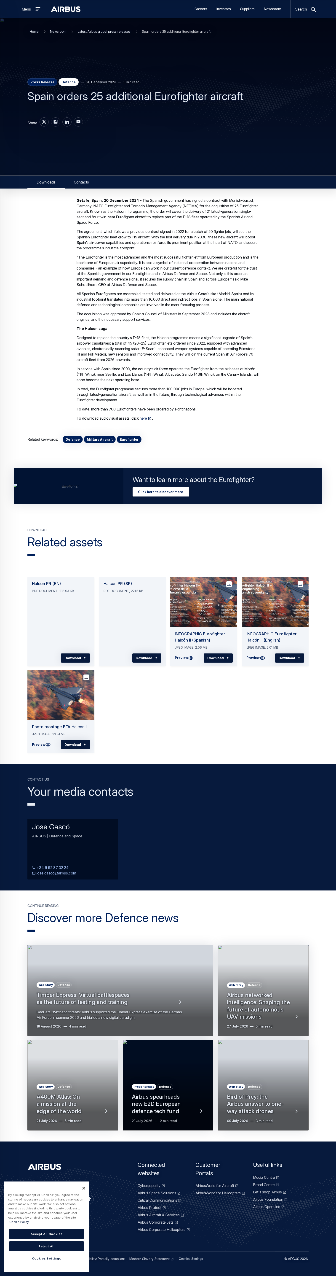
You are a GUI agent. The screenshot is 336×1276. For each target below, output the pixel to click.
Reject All (46, 1246)
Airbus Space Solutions (157, 1193)
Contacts (81, 182)
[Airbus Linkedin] (67, 122)
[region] (46, 1226)
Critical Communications (157, 1200)
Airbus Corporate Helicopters (161, 1229)
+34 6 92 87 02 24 (52, 867)
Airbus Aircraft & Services (159, 1215)
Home (34, 31)
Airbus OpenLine (266, 1206)
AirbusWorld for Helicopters (218, 1193)
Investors (223, 9)
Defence (73, 439)
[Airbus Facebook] (55, 122)
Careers (201, 9)
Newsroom (272, 9)
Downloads (46, 182)
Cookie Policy (19, 1222)
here (143, 418)
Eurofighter (129, 439)
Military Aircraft (100, 439)
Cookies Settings (191, 1258)
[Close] (84, 1188)
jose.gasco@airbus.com (56, 873)
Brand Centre (264, 1184)
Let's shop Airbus (267, 1192)
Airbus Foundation (268, 1199)
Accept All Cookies (47, 1234)
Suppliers (247, 9)
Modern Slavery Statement (149, 1259)
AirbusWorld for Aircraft (214, 1185)
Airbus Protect (149, 1207)
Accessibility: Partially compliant (101, 1259)
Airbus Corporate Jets (155, 1222)
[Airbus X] (44, 122)
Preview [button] (181, 658)
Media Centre (264, 1177)
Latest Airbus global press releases (104, 31)
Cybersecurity (149, 1185)
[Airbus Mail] (78, 122)
